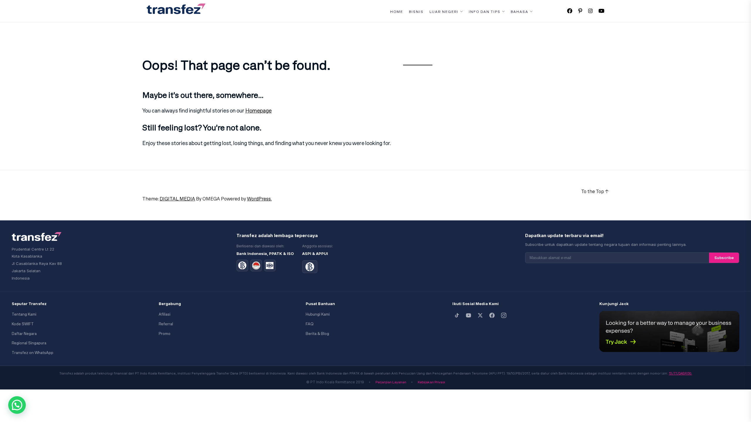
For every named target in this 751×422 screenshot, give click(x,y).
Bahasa (519, 11)
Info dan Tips (484, 11)
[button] (17, 405)
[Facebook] (492, 315)
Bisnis (416, 11)
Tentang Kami (24, 314)
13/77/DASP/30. (680, 373)
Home (396, 11)
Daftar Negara (24, 333)
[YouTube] (468, 315)
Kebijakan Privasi (431, 382)
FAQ (309, 324)
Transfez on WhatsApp (32, 352)
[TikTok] (456, 315)
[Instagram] (503, 315)
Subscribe (724, 257)
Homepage (258, 110)
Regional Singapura (29, 343)
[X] (480, 315)
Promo (164, 333)
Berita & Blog (317, 333)
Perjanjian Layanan (391, 382)
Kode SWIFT (23, 324)
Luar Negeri (444, 11)
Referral (166, 324)
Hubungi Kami (318, 314)
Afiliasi (164, 314)
